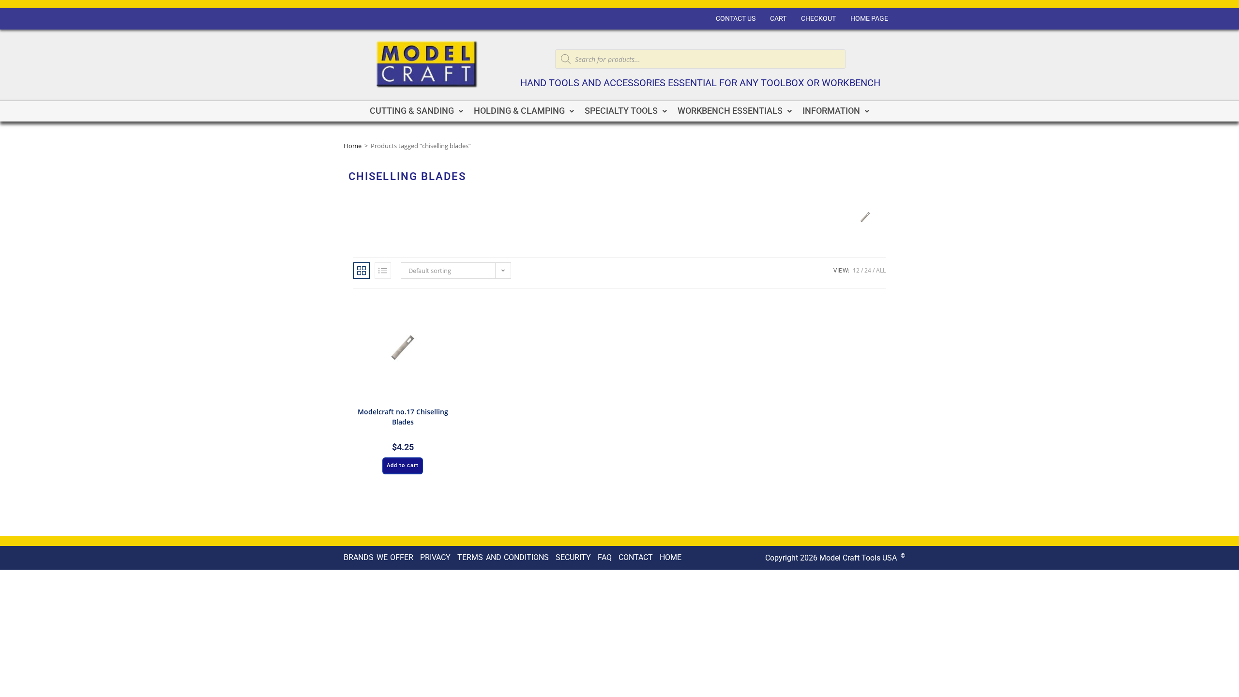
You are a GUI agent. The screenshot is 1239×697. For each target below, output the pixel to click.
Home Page (869, 19)
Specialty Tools (621, 111)
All (881, 270)
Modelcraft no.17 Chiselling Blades (403, 416)
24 (867, 270)
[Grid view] (361, 270)
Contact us (735, 19)
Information (831, 111)
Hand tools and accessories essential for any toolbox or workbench (700, 83)
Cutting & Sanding (412, 111)
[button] (416, 111)
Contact (636, 557)
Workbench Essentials (730, 111)
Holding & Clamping (519, 111)
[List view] (383, 270)
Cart (778, 19)
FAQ (605, 557)
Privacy (435, 557)
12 (856, 270)
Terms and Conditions (503, 557)
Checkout (818, 19)
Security (573, 557)
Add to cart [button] (403, 465)
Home (353, 145)
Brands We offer (378, 557)
